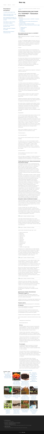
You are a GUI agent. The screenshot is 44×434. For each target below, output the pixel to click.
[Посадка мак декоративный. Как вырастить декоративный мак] (34, 376)
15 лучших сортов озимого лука (9, 12)
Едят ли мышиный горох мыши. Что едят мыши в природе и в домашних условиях (9, 18)
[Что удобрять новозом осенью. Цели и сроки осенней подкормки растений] (25, 394)
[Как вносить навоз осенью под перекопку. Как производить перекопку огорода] (34, 394)
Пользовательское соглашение (14, 422)
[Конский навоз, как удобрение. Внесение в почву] (16, 394)
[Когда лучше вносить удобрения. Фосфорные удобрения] (8, 408)
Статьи (13, 4)
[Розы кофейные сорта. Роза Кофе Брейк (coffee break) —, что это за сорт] (16, 380)
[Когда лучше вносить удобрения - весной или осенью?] (8, 394)
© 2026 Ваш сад (7, 420)
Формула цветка (23, 27)
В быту (21, 29)
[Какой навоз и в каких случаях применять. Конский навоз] (25, 408)
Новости (9, 4)
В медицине (22, 28)
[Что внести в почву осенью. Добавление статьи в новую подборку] (34, 408)
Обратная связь (7, 426)
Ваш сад (22, 2)
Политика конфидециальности (10, 423)
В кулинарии (22, 31)
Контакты (6, 422)
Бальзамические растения (27, 370)
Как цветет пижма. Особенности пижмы (26, 23)
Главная (4, 4)
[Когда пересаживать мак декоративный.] (8, 375)
